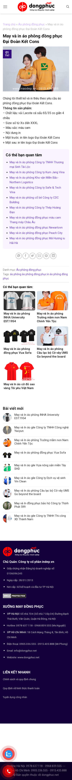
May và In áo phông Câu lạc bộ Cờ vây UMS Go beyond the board (41, 492)
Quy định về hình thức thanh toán (21, 688)
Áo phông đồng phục (31, 24)
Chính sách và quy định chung (19, 679)
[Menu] (5, 6)
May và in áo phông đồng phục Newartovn (36, 227)
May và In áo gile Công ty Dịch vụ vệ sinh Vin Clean (39, 479)
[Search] (67, 6)
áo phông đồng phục (34, 274)
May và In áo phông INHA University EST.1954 (36, 416)
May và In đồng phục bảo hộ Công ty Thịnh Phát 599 (41, 505)
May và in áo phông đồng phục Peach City (36, 233)
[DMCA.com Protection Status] (14, 595)
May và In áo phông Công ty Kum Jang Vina (37, 172)
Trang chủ (9, 24)
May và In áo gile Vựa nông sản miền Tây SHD (40, 467)
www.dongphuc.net (28, 657)
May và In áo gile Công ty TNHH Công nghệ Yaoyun (41, 429)
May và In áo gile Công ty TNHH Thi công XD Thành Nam (40, 517)
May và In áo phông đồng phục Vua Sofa (40, 452)
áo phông (15, 274)
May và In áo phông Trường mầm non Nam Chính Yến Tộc (41, 441)
